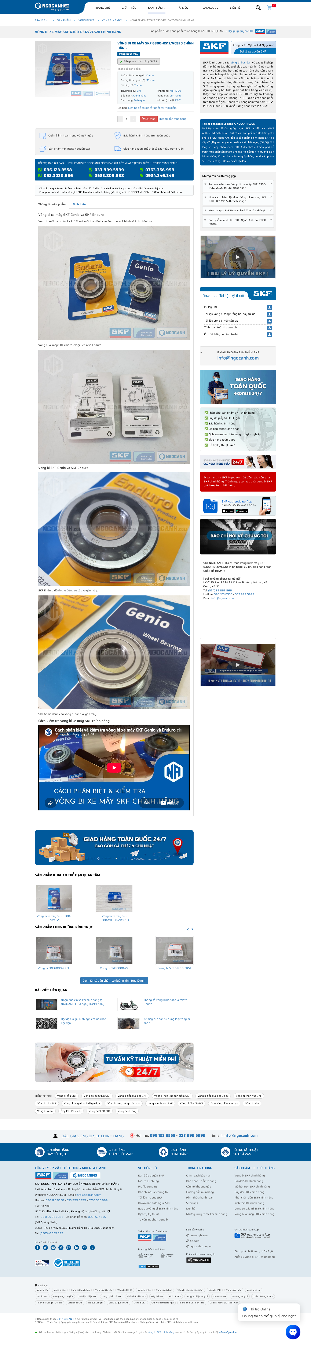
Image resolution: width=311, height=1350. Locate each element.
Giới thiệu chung (148, 1181)
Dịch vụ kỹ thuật (148, 1214)
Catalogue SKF (75, 1302)
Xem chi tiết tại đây (234, 161)
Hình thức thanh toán (199, 1197)
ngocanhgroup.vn (200, 1246)
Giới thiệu (129, 8)
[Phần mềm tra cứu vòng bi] (198, 1260)
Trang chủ (102, 8)
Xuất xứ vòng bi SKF (263, 1296)
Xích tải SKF (175, 1296)
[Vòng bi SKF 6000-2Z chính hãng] (114, 950)
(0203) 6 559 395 (51, 1233)
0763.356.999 (159, 170)
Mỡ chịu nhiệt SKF (87, 1296)
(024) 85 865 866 (220, 590)
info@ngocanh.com (238, 358)
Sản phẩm (155, 8)
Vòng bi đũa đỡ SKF (191, 1103)
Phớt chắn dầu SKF (136, 1296)
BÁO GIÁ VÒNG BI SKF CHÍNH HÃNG (93, 1136)
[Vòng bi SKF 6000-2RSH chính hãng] (54, 950)
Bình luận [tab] (79, 204)
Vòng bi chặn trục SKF (249, 1096)
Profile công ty (147, 1186)
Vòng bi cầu (42, 1290)
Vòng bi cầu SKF (66, 1096)
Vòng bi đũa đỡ (124, 1290)
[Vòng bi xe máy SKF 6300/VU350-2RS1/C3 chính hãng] (114, 898)
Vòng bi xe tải (45, 1111)
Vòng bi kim (252, 1103)
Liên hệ (235, 8)
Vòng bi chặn (144, 1290)
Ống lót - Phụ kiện (71, 1111)
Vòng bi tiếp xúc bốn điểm (190, 1290)
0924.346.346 (159, 175)
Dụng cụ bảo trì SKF (111, 1296)
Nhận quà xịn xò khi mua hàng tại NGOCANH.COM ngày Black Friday (82, 1002)
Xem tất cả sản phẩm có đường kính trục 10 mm (114, 980)
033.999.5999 (109, 170)
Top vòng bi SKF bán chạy (191, 1302)
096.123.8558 (58, 170)
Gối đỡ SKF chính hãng (248, 1181)
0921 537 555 (97, 1217)
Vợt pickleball (210, 1230)
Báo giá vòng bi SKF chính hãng (158, 1208)
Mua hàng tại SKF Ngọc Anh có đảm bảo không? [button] (235, 210)
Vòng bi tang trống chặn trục (123, 1103)
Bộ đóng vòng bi (240, 1296)
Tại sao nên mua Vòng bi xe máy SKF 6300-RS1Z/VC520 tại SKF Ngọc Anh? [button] (236, 186)
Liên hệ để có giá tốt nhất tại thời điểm (152, 108)
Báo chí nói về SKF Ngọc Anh (224, 1302)
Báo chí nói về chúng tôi (153, 1192)
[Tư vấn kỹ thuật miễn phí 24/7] (114, 1062)
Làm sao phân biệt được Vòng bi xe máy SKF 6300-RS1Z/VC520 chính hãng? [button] (236, 199)
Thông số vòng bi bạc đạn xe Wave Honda (165, 1002)
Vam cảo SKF (219, 1296)
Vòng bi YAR (215, 1290)
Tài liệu (183, 8)
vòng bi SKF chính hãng (161, 1332)
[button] (258, 8)
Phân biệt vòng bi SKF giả (49, 1302)
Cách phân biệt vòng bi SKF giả (253, 1251)
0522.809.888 (109, 175)
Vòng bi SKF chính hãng (249, 1175)
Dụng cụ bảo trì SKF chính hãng (254, 1208)
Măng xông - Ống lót (63, 1296)
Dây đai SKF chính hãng (249, 1192)
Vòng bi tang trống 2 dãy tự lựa (82, 1103)
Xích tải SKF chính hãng (249, 1203)
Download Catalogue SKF (154, 1203)
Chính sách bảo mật (198, 1175)
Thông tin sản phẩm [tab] (52, 204)
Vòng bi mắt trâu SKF (160, 1103)
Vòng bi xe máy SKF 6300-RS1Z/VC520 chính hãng (78, 31)
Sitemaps (192, 1203)
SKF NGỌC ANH (65, 1319)
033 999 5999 (245, 594)
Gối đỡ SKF (42, 1296)
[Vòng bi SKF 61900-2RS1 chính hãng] (175, 950)
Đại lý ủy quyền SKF (151, 1175)
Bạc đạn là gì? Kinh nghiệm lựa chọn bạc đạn (83, 1021)
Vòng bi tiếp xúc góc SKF (132, 1096)
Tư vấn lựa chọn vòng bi (153, 1219)
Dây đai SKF (157, 1296)
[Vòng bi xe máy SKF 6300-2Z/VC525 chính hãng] (54, 898)
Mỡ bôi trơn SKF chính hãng (252, 1186)
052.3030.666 (58, 175)
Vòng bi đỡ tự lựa (103, 1290)
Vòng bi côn (60, 1290)
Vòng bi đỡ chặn (164, 1290)
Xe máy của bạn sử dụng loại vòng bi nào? (166, 1021)
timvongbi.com (198, 1235)
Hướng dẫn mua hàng (172, 119)
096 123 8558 (223, 594)
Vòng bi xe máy (112, 20)
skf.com (194, 1241)
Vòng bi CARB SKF (99, 1111)
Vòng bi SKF (86, 20)
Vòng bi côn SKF (46, 1103)
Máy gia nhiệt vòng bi (197, 1296)
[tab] (238, 186)
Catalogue (210, 8)
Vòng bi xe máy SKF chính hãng (254, 1214)
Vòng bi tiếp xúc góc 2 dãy (213, 1096)
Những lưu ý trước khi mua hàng (206, 1214)
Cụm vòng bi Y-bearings (224, 1103)
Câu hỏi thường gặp (198, 1186)
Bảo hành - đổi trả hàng (201, 1181)
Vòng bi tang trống (80, 1290)
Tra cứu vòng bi (95, 1302)
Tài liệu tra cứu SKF (150, 1197)
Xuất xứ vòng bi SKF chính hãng (254, 1257)
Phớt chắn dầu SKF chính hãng (253, 1197)
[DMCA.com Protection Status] (148, 1266)
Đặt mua (150, 119)
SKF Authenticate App (162, 1302)
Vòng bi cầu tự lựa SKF (97, 1096)
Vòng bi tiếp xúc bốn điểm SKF (172, 1096)
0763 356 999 (98, 1200)
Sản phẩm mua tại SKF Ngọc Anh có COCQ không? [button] (236, 221)
